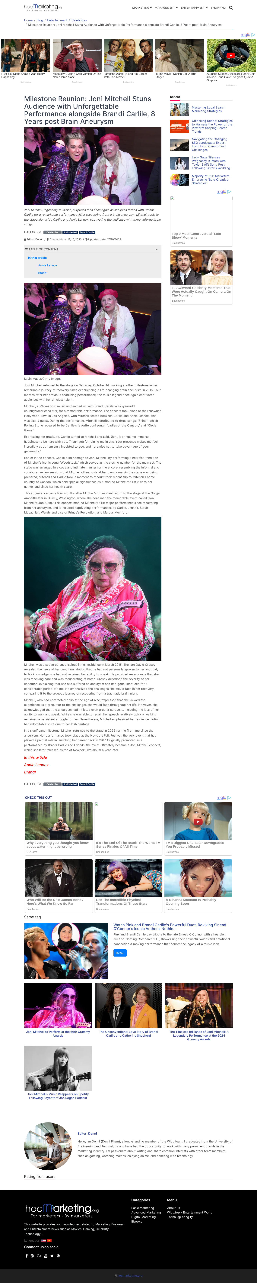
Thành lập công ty (180, 1217)
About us (173, 1208)
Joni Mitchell (70, 232)
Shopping (218, 7)
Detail (120, 953)
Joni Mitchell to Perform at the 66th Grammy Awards (58, 1033)
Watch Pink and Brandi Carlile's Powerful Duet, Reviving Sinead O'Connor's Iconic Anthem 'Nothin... (169, 927)
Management (165, 7)
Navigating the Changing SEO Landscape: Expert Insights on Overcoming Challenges (209, 144)
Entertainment (193, 7)
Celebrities (79, 20)
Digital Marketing (143, 1217)
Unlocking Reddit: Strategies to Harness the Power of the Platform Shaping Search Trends (212, 126)
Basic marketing (142, 1208)
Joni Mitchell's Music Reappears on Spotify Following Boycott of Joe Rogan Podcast (58, 1096)
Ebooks (136, 1221)
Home (28, 20)
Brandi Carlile (87, 232)
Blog (40, 20)
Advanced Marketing (146, 1212)
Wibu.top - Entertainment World (189, 1212)
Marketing (140, 7)
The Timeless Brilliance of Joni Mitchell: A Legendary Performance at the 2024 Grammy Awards (199, 1035)
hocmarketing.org (130, 1275)
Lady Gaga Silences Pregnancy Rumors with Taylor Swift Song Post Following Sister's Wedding (211, 162)
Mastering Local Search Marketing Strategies (208, 109)
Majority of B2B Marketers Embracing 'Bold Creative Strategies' (210, 179)
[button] (156, 249)
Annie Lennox (47, 265)
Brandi (42, 273)
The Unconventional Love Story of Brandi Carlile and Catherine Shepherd (128, 1033)
